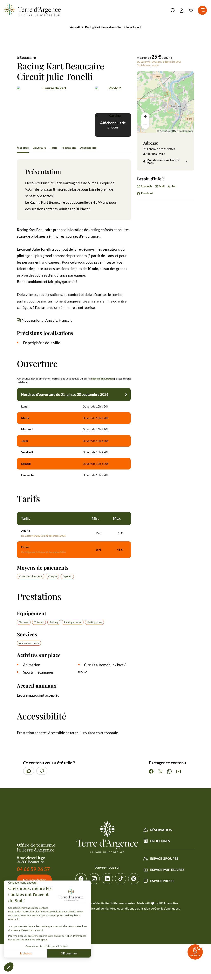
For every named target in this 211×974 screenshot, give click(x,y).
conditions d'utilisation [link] (135, 908)
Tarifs (53, 147)
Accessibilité (88, 147)
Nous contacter (34, 880)
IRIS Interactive (168, 903)
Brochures (160, 841)
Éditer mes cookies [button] (123, 903)
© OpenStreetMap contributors (175, 131)
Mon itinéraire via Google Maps (163, 161)
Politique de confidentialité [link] (91, 903)
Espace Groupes (164, 858)
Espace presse (162, 881)
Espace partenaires (167, 869)
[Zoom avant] (145, 116)
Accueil (75, 27)
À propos (23, 147)
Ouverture (39, 147)
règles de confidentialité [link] (97, 908)
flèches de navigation (102, 378)
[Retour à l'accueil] (32, 10)
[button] (172, 10)
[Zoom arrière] (145, 125)
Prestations (68, 147)
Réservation (161, 830)
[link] (195, 952)
